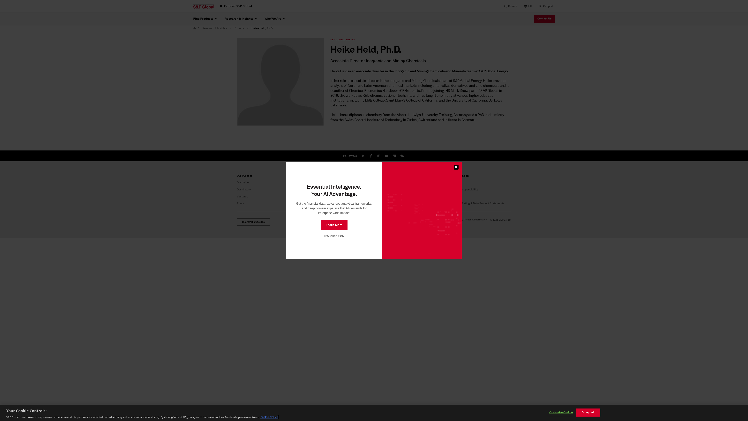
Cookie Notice (269, 417)
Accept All (588, 412)
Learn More (334, 225)
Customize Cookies (561, 412)
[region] (374, 413)
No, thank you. (334, 235)
